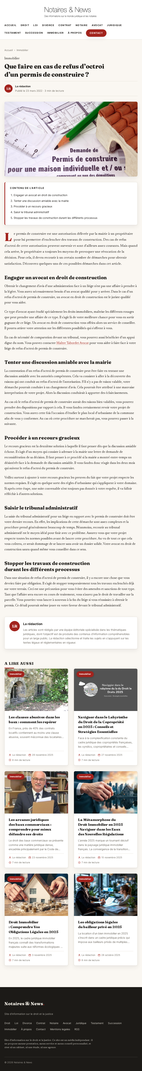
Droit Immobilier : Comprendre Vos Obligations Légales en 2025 (33, 927)
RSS (77, 1029)
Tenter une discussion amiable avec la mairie (41, 201)
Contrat (65, 25)
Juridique (114, 25)
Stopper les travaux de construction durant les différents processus (55, 218)
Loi (35, 25)
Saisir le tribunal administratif (31, 212)
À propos (75, 32)
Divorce (48, 25)
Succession (34, 32)
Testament (12, 32)
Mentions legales (60, 1029)
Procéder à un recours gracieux (33, 206)
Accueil (10, 25)
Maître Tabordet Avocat (72, 343)
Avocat (97, 25)
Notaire (82, 25)
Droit (25, 25)
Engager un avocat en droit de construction (40, 195)
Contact (96, 33)
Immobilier (55, 32)
